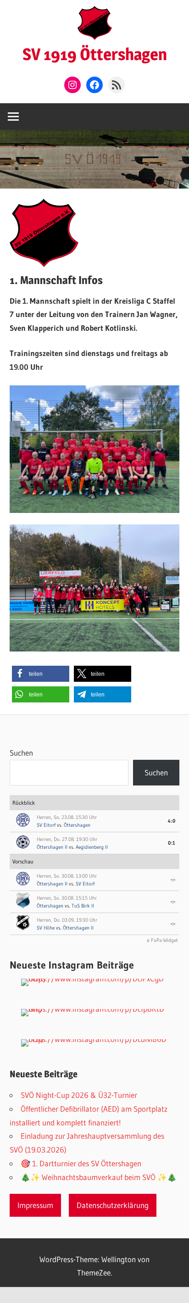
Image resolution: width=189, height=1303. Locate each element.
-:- (173, 879)
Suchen (21, 752)
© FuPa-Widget (162, 940)
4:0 (172, 821)
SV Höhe (46, 927)
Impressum (35, 1205)
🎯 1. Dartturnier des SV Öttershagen (81, 1163)
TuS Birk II (83, 905)
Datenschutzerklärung (113, 1205)
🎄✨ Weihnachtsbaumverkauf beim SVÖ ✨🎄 (99, 1177)
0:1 (172, 843)
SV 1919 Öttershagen (94, 54)
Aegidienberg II (92, 847)
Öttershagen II (52, 847)
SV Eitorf (46, 825)
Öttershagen (77, 825)
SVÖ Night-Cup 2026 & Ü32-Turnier (79, 1095)
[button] (40, 674)
